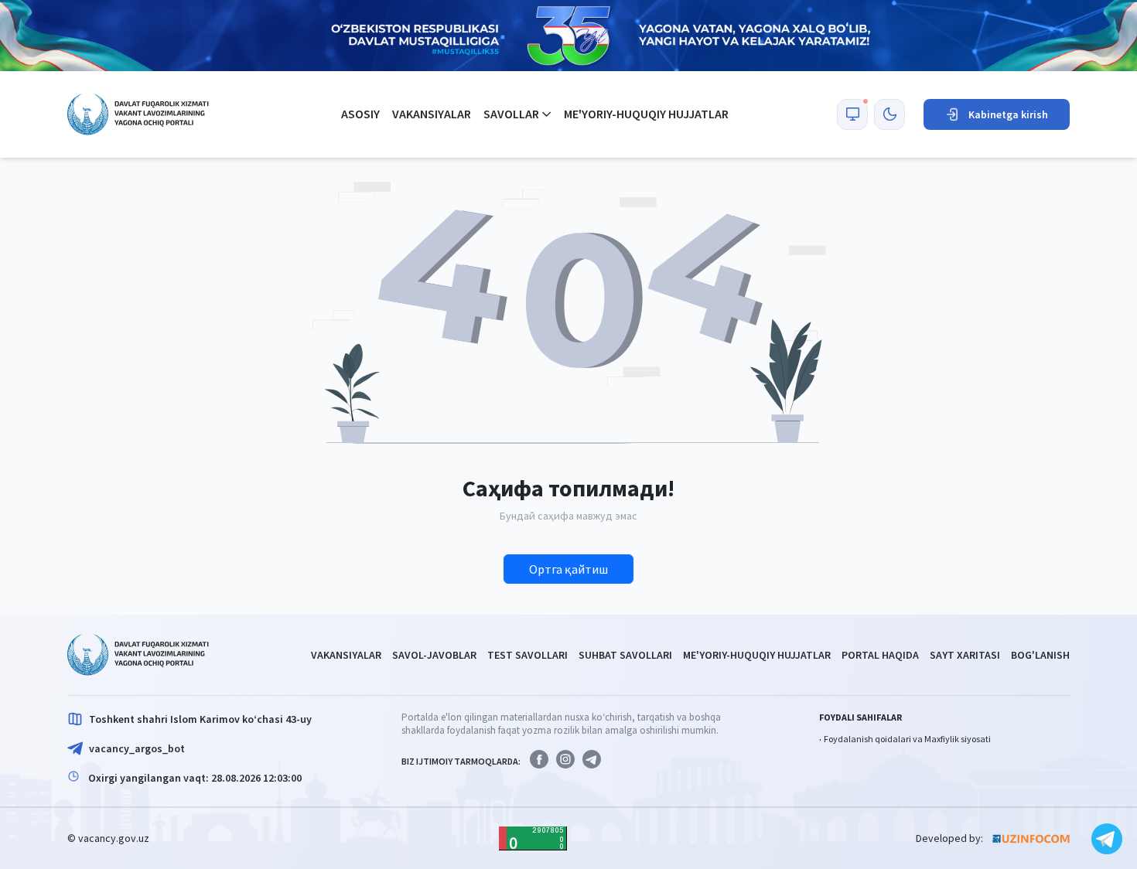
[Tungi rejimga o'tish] (889, 114)
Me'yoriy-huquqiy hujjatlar (646, 113)
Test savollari (527, 655)
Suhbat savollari (625, 655)
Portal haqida (880, 655)
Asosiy (360, 113)
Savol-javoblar (434, 655)
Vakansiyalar (431, 113)
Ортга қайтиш (568, 569)
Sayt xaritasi (965, 655)
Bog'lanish (1040, 655)
